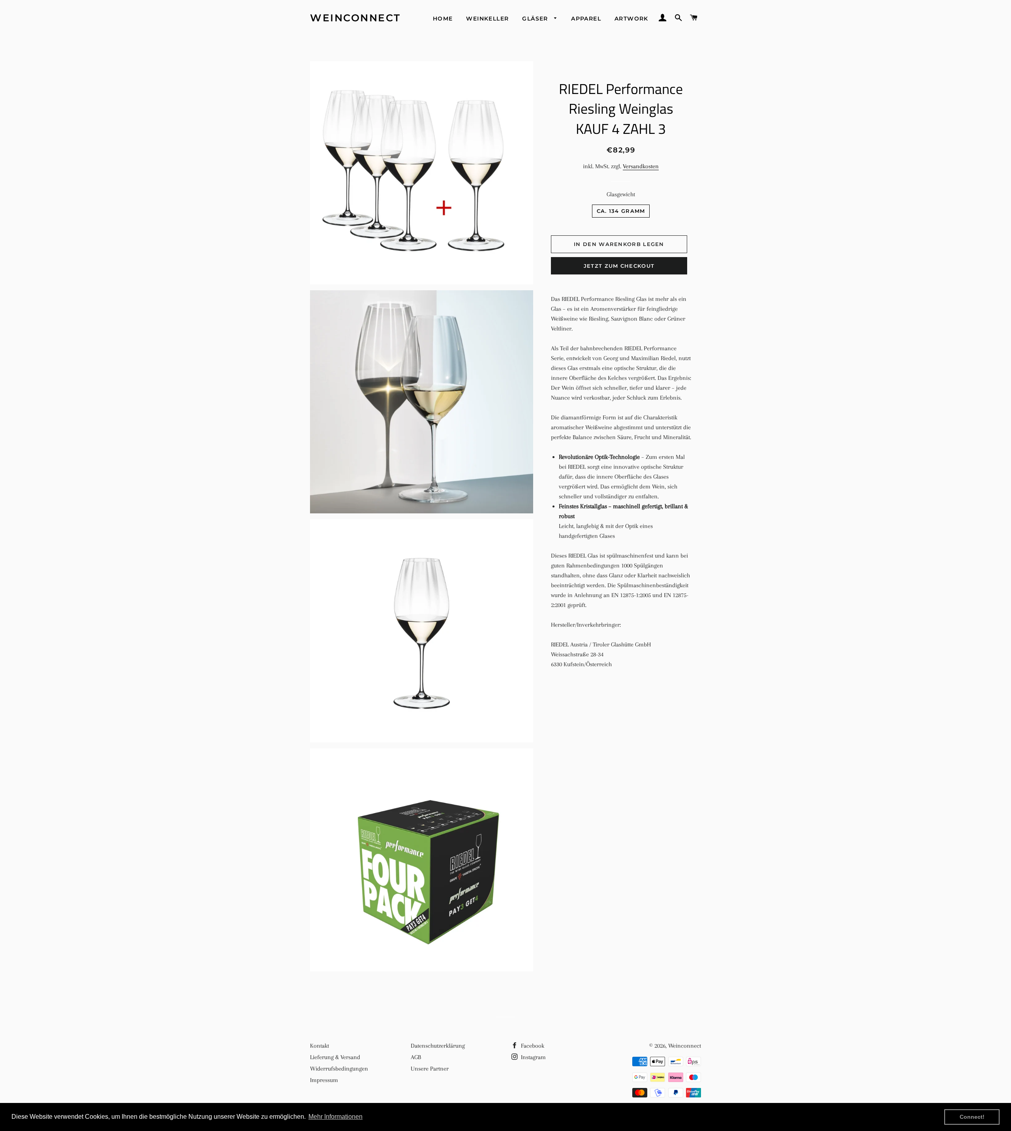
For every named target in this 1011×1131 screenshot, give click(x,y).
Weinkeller (487, 18)
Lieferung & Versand (335, 1057)
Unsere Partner (430, 1068)
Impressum (324, 1080)
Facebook (531, 1045)
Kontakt (319, 1045)
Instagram (532, 1057)
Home (443, 18)
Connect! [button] (972, 1117)
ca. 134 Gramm (621, 211)
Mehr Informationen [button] (335, 1116)
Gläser (536, 18)
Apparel (586, 18)
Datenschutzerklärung (438, 1045)
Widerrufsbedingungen (339, 1068)
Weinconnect (355, 18)
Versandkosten (641, 166)
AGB (416, 1057)
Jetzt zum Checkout (619, 266)
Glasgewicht (621, 194)
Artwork (631, 18)
